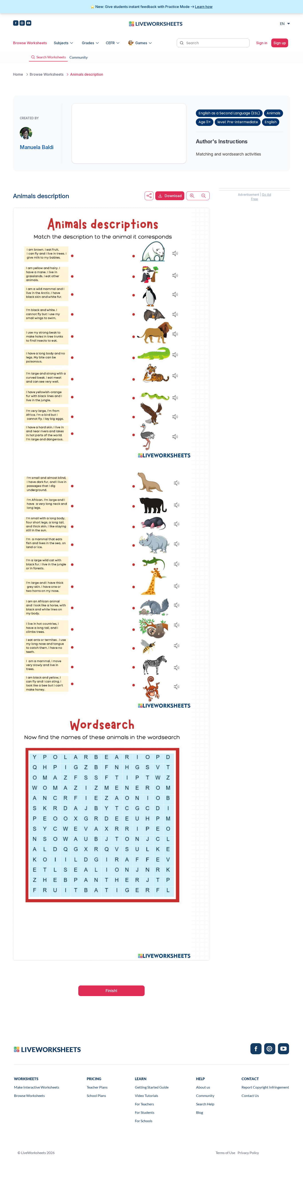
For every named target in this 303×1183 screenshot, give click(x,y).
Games (141, 43)
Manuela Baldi (36, 147)
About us (203, 1087)
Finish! (111, 990)
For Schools (143, 1121)
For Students (144, 1112)
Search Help (205, 1104)
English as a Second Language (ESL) (229, 113)
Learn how (203, 6)
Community (205, 1095)
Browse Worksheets (30, 43)
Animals (273, 113)
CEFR (110, 43)
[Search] (182, 42)
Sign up (279, 43)
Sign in (261, 43)
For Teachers (144, 1104)
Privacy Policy (248, 1152)
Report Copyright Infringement (265, 1087)
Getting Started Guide (152, 1087)
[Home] (155, 23)
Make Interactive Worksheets (36, 1087)
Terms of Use (225, 1152)
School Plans (96, 1095)
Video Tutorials (146, 1095)
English (271, 122)
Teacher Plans (97, 1087)
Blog (199, 1112)
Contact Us (250, 1095)
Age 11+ (205, 122)
